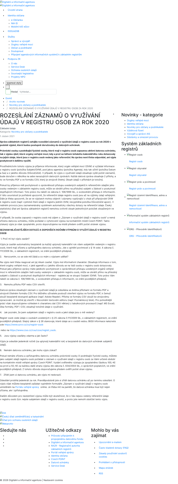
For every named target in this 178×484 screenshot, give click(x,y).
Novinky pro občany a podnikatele (29, 131)
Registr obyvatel (137, 175)
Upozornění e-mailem (110, 442)
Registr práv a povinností (142, 188)
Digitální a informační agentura (67, 442)
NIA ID (14, 23)
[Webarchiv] (6, 423)
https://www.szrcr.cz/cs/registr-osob (24, 324)
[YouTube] (6, 442)
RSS (101, 473)
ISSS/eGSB (13, 31)
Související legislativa (22, 73)
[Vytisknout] (116, 113)
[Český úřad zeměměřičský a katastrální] (22, 416)
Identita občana (16, 15)
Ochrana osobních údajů (24, 70)
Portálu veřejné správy (27, 387)
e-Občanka (17, 20)
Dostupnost (17, 51)
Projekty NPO (18, 76)
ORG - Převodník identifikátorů (145, 236)
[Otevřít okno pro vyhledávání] (7, 87)
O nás (14, 63)
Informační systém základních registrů (149, 222)
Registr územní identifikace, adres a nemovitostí (148, 207)
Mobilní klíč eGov (20, 26)
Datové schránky (60, 462)
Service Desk (18, 66)
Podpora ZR (14, 59)
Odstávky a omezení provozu (142, 137)
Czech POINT (58, 459)
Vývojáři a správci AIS (138, 133)
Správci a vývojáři (20, 41)
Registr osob (136, 161)
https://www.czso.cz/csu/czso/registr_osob (33, 330)
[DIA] (3, 412)
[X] (6, 439)
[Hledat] (8, 91)
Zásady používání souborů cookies (113, 455)
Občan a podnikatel (21, 47)
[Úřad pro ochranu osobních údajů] (19, 420)
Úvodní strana (15, 10)
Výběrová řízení (135, 130)
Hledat (14, 91)
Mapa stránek (106, 467)
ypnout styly (14, 82)
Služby (11, 36)
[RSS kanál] (6, 445)
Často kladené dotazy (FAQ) (114, 447)
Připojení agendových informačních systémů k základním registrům (46, 54)
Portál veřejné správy (62, 452)
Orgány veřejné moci (22, 44)
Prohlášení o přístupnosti (112, 462)
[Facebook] (6, 435)
